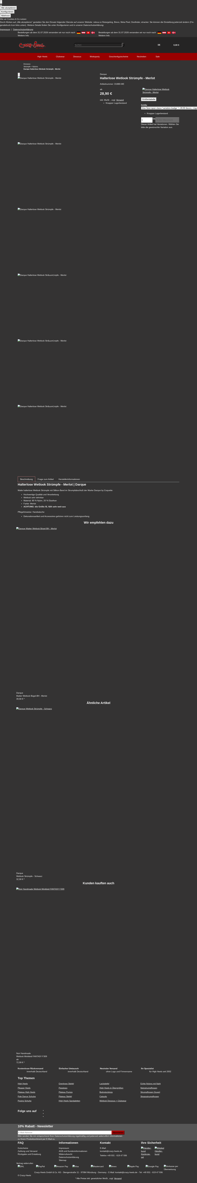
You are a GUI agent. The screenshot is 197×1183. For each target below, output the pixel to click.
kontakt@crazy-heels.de (111, 1151)
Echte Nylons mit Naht (150, 1083)
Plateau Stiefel (65, 1096)
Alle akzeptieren (8, 8)
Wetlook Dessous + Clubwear (113, 1101)
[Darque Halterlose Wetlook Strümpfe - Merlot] (160, 90)
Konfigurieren (7, 12)
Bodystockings (106, 1092)
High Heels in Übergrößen (111, 1088)
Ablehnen (5, 15)
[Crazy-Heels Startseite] (32, 45)
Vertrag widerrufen (24, 1163)
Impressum (5, 29)
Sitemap (62, 1160)
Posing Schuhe (24, 1101)
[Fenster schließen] (19, 75)
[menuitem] (42, 56)
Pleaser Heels (24, 1088)
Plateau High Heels (26, 1092)
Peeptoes (63, 1088)
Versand (120, 100)
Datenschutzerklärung (23, 29)
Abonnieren (118, 1132)
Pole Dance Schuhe (27, 1096)
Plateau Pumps (66, 1092)
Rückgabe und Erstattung (29, 1154)
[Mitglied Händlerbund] (160, 1151)
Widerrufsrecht (65, 1154)
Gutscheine (23, 1148)
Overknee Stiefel (66, 1083)
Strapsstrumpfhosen (149, 1096)
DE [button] (159, 45)
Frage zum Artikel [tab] (46, 479)
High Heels (23, 1083)
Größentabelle (148, 99)
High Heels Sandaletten (69, 1101)
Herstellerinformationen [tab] (69, 479)
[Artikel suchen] (123, 45)
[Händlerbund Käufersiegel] (146, 1152)
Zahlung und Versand (27, 1151)
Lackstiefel (104, 1083)
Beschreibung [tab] (26, 479)
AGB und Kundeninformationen (73, 1151)
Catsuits (103, 1096)
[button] (175, 45)
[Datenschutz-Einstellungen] (1, 2)
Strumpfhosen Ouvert (150, 1092)
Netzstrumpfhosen (148, 1088)
